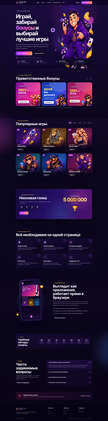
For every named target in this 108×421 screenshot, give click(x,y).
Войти (77, 2)
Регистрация (86, 2)
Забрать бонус (74, 101)
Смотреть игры (39, 53)
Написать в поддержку (23, 382)
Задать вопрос (81, 411)
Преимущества (57, 2)
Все (70, 122)
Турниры (49, 2)
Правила (65, 413)
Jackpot (89, 122)
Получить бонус (23, 101)
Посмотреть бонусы (60, 317)
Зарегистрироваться (24, 53)
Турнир (49, 413)
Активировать (48, 102)
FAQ (64, 2)
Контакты (80, 409)
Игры (38, 2)
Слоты (79, 122)
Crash (74, 122)
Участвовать (24, 213)
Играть (20, 149)
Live (84, 122)
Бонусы (43, 2)
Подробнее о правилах (85, 395)
